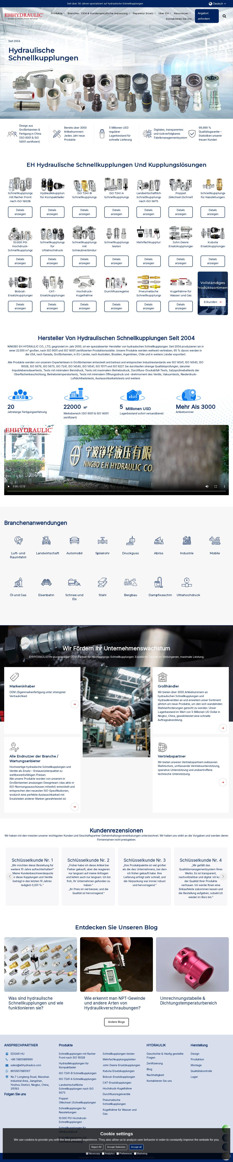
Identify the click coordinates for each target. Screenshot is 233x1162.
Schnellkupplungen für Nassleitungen (72, 1110)
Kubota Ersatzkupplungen (119, 1071)
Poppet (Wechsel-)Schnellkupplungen (77, 1100)
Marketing (142, 1153)
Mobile (215, 553)
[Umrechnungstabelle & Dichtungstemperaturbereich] (192, 964)
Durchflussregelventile (116, 1094)
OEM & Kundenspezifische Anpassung (104, 13)
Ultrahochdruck (188, 595)
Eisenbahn (46, 595)
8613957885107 (20, 1071)
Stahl (102, 595)
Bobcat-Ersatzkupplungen (119, 1077)
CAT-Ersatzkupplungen (117, 1082)
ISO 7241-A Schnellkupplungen (77, 1079)
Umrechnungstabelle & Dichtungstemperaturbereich (188, 1000)
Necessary (94, 1153)
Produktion (197, 1059)
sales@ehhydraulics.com (26, 1065)
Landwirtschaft (47, 553)
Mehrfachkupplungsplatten (119, 1059)
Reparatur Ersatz (143, 13)
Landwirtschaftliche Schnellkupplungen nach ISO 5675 (76, 1089)
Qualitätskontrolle (201, 1071)
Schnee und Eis (74, 597)
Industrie (186, 553)
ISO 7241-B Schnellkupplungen (77, 1073)
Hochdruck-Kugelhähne (117, 1088)
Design (195, 1053)
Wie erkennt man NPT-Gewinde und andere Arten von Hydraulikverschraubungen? (114, 1003)
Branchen (73, 13)
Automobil (74, 553)
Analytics (110, 1153)
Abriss (158, 553)
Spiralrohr (102, 553)
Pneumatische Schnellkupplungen (114, 1102)
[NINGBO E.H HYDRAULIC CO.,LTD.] (24, 16)
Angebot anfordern (204, 16)
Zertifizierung (155, 1063)
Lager (194, 1077)
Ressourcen (181, 13)
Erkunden (210, 302)
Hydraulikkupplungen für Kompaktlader (74, 1065)
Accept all (136, 1147)
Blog (149, 1069)
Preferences (125, 1153)
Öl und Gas (18, 595)
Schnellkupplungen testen (119, 1053)
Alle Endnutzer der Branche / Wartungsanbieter (33, 758)
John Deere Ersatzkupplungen (121, 1065)
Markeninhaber (22, 686)
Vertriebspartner (172, 756)
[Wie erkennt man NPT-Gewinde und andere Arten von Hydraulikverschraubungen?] (116, 964)
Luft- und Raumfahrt (18, 555)
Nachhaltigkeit (155, 1075)
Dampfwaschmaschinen (160, 595)
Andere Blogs (116, 1022)
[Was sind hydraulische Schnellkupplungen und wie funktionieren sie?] (40, 964)
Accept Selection (116, 1147)
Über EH (164, 13)
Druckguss (130, 553)
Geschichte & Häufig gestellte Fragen (165, 1055)
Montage (196, 1065)
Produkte (56, 13)
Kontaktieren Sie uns (179, 18)
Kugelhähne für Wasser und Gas (120, 1111)
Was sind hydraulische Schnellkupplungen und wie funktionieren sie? (35, 1003)
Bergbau (130, 595)
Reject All (96, 1147)
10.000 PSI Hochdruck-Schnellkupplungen (73, 1120)
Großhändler (168, 686)
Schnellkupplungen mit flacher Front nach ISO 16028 (77, 1055)
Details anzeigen (20, 212)
